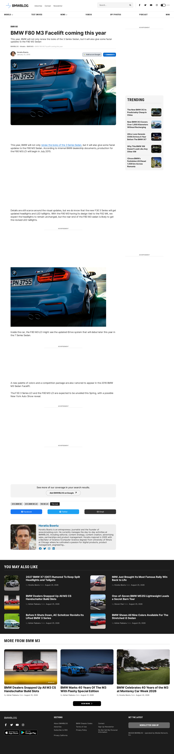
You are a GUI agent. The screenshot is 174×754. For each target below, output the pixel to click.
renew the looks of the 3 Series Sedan (61, 145)
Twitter (64, 512)
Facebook (27, 512)
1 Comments (109, 55)
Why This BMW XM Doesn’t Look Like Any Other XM (137, 149)
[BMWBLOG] (25, 718)
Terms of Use (81, 727)
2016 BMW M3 (17, 504)
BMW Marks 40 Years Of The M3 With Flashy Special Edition (83, 689)
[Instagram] (157, 5)
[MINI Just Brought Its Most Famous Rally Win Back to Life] (98, 576)
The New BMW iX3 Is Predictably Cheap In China (137, 112)
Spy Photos (115, 14)
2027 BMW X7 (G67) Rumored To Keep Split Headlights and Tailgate (53, 578)
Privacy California (60, 735)
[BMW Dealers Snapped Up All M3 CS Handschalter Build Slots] (11, 595)
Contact (48, 6)
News (63, 14)
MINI (168, 14)
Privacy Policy (81, 730)
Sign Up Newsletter (106, 727)
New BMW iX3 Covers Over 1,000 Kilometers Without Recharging (137, 124)
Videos (89, 14)
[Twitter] (145, 5)
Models (7, 14)
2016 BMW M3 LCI (31, 504)
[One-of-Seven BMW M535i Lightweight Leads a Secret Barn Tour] (98, 595)
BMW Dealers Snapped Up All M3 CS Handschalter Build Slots (48, 597)
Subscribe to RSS (61, 730)
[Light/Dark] (163, 5)
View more (86, 704)
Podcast (143, 14)
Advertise (38, 6)
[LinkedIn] (53, 548)
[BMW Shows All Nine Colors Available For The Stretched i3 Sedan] (98, 615)
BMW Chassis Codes (84, 723)
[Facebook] (139, 5)
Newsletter (57, 6)
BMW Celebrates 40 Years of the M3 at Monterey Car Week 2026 (142, 689)
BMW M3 (14, 26)
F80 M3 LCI (44, 504)
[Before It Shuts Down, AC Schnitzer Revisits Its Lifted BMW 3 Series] (11, 615)
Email (101, 512)
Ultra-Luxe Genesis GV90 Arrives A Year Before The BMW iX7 (136, 137)
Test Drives (36, 14)
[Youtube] (151, 5)
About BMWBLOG (61, 723)
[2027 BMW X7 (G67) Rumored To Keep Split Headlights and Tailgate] (11, 576)
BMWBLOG (15, 46)
